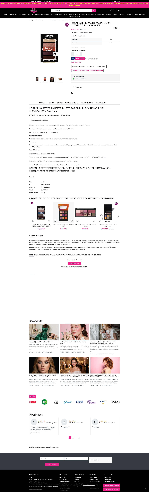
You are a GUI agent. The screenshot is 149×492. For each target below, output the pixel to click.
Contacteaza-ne (94, 479)
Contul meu (108, 477)
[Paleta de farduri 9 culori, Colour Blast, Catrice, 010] (63, 212)
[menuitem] (37, 79)
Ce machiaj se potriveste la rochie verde (41, 342)
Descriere (42, 102)
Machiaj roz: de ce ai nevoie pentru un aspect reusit (73, 342)
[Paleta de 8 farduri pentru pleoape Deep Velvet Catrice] (85, 212)
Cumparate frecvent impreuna (67, 102)
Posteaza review (74, 263)
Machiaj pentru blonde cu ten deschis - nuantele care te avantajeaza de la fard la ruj (43, 376)
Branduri (32, 396)
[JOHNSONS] (57, 405)
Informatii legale (94, 477)
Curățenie (84, 14)
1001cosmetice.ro (36, 447)
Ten (16, 14)
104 (79, 3)
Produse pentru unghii (42, 14)
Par (97, 385)
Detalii (51, 102)
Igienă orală (58, 14)
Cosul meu (77, 481)
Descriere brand (87, 102)
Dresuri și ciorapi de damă (72, 14)
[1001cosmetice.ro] (38, 10)
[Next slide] (118, 216)
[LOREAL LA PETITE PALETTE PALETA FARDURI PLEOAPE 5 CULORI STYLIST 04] (41, 212)
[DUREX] (69, 405)
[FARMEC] (80, 405)
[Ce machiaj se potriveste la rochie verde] (44, 332)
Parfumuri (4, 14)
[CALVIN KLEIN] (116, 405)
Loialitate (76, 479)
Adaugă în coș (79, 58)
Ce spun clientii (101, 102)
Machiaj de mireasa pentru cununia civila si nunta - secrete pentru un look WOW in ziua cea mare (74, 376)
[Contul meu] (116, 10)
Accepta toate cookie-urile (111, 485)
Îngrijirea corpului (24, 14)
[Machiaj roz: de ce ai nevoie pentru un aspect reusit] (74, 332)
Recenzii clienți (143, 14)
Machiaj (11, 14)
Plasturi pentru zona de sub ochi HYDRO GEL (37, 3)
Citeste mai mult (35, 432)
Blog (136, 14)
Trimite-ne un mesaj (80, 79)
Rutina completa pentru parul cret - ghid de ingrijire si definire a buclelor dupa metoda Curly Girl (104, 376)
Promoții (121, 14)
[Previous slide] (29, 402)
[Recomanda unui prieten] (72, 93)
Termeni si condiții (64, 481)
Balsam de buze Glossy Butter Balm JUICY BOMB (103, 3)
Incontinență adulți (111, 14)
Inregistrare (108, 479)
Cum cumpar (77, 477)
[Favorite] (113, 10)
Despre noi (62, 477)
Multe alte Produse (124, 3)
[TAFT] (45, 405)
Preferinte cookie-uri (35, 489)
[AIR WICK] (33, 405)
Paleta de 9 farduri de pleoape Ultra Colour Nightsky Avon (107, 225)
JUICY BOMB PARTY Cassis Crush (61, 3)
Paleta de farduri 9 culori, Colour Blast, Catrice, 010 (63, 225)
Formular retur (63, 479)
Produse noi (129, 14)
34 (79, 437)
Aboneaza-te (52, 464)
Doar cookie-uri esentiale (111, 489)
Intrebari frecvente (95, 481)
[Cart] (118, 10)
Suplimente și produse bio (96, 14)
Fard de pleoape (42, 20)
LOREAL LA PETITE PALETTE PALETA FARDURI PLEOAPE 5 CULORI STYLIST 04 (41, 225)
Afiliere (71, 16)
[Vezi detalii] (33, 221)
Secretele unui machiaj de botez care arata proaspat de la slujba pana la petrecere (103, 342)
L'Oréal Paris (81, 47)
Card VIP (77, 16)
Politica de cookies (89, 485)
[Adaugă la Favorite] (49, 221)
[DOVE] (92, 405)
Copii (52, 14)
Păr (33, 14)
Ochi (36, 20)
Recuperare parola (110, 481)
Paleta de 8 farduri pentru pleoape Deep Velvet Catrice (85, 225)
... (76, 437)
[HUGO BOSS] (104, 405)
